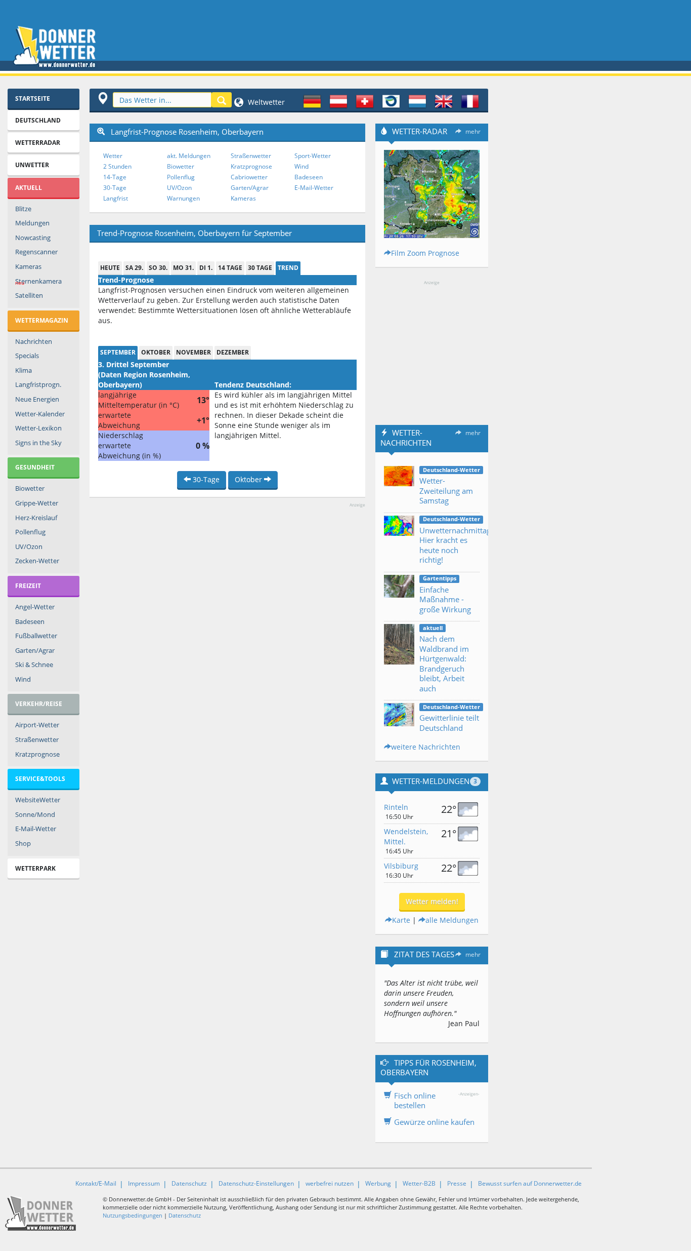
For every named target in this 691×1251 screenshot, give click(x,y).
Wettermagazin (41, 320)
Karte (401, 920)
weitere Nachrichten (425, 747)
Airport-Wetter (37, 724)
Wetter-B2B (419, 1183)
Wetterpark (35, 868)
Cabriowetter (249, 177)
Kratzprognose (37, 754)
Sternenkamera (38, 282)
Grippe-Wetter (36, 502)
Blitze (23, 208)
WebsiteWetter (37, 799)
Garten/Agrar (35, 650)
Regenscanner (36, 251)
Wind (23, 679)
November (193, 352)
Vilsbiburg (401, 866)
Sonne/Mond (35, 814)
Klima (23, 370)
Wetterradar (37, 142)
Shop (23, 843)
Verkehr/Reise (38, 703)
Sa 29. (134, 267)
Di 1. (205, 267)
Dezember (233, 352)
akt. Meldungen (188, 155)
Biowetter (30, 488)
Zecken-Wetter (37, 560)
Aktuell (28, 187)
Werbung (378, 1183)
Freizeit (28, 585)
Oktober (155, 352)
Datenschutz (189, 1183)
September (118, 352)
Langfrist (115, 198)
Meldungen (32, 222)
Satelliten (29, 295)
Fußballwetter (36, 635)
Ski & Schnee (34, 664)
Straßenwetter (37, 739)
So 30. (158, 267)
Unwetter (32, 165)
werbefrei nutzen (330, 1183)
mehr (473, 131)
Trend (288, 267)
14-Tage (114, 177)
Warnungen (183, 198)
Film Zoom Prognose (425, 253)
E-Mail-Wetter (35, 828)
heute (110, 267)
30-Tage (114, 187)
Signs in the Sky (38, 442)
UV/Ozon (28, 546)
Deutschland (38, 120)
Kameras (28, 266)
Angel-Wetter (35, 606)
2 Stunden (117, 166)
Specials (27, 355)
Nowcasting (33, 237)
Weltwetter (265, 102)
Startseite (32, 98)
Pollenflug (30, 531)
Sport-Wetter (312, 155)
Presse (456, 1183)
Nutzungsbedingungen (132, 1215)
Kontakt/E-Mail (95, 1183)
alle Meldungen (452, 920)
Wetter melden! (432, 901)
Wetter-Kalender (40, 413)
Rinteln (396, 807)
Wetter (112, 155)
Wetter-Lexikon (38, 428)
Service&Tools (40, 778)
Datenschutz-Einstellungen (256, 1183)
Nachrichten (33, 341)
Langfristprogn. (38, 384)
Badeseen (30, 621)
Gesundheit (35, 467)
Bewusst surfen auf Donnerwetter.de (530, 1183)
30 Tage (260, 267)
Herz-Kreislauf (36, 517)
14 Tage (230, 267)
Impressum (144, 1183)
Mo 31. (183, 267)
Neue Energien (37, 399)
